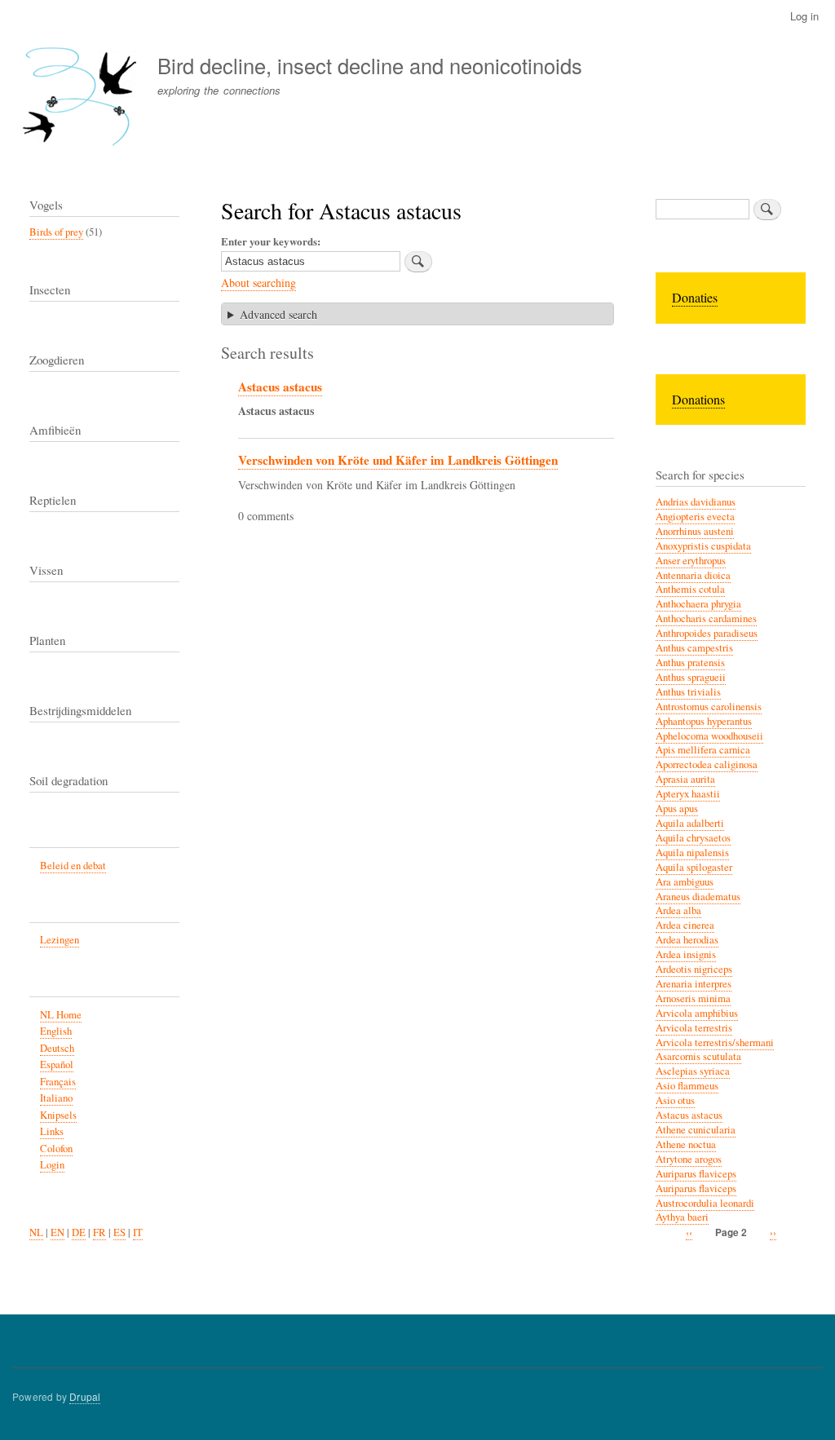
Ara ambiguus (685, 882)
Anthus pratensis (690, 662)
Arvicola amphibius (697, 1013)
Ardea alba (678, 910)
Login (52, 1165)
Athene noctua (686, 1144)
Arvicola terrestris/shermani (715, 1042)
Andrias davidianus (696, 502)
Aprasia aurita (685, 779)
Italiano (56, 1098)
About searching (258, 282)
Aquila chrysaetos (693, 838)
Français (58, 1082)
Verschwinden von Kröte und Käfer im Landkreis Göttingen (398, 460)
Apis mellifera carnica (703, 750)
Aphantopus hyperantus (704, 721)
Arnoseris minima (693, 998)
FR (99, 1232)
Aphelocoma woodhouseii (709, 736)
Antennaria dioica (693, 575)
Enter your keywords (269, 241)
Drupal (84, 1396)
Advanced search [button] (278, 314)
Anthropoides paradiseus (707, 633)
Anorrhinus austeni (695, 531)
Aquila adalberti (690, 823)
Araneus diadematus (698, 896)
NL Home (61, 1015)
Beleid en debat (73, 865)
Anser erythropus (691, 561)
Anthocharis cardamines (706, 618)
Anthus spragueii (691, 677)
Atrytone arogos (689, 1159)
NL (36, 1232)
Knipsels (58, 1115)
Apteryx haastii (688, 794)
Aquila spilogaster (694, 867)
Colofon (56, 1148)
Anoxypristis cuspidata (703, 546)
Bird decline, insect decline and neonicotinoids (369, 65)
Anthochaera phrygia (698, 604)
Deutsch (57, 1048)
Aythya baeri (682, 1217)
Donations (698, 399)
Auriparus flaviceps (696, 1174)
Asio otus (675, 1100)
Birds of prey (56, 232)
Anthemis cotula (690, 589)
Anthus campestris (694, 648)
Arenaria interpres (693, 984)
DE (79, 1232)
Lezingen (59, 940)
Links (52, 1131)
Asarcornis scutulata (698, 1056)
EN (57, 1232)
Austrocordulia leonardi (705, 1203)
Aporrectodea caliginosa (707, 764)
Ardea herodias (687, 940)
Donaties (695, 297)
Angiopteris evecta (695, 516)
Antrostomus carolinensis (709, 706)
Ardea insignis (686, 954)
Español (56, 1064)
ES (119, 1232)
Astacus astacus (280, 386)
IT (138, 1232)
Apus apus (677, 808)
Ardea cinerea (685, 925)
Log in (804, 16)
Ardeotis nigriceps (694, 969)
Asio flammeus (687, 1086)
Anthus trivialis (688, 692)
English (56, 1031)
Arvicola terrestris (694, 1028)
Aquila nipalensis (692, 852)
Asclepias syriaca (693, 1071)
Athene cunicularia (696, 1130)
